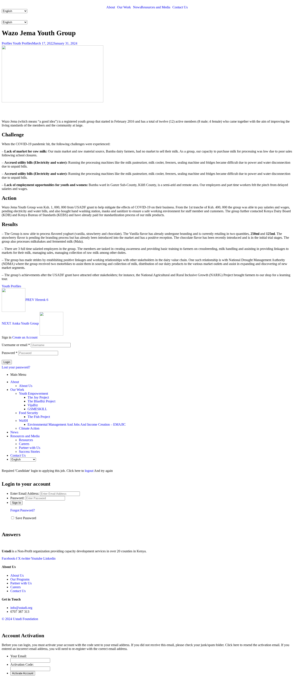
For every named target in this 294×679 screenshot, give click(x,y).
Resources (26, 440)
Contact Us (180, 7)
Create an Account (24, 337)
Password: (17, 498)
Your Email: (18, 656)
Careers (24, 444)
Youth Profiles (22, 43)
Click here (232, 645)
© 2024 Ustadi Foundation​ (20, 619)
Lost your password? (16, 367)
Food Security (28, 413)
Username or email (16, 345)
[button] (147, 18)
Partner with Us (29, 448)
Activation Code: (22, 664)
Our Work (124, 7)
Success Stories (29, 451)
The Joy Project (38, 397)
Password (9, 353)
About (110, 7)
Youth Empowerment (33, 393)
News (137, 7)
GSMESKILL (37, 409)
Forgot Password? (22, 510)
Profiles (7, 43)
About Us (25, 386)
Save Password (25, 518)
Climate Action (29, 428)
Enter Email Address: (24, 493)
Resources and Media (155, 7)
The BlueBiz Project (41, 401)
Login (6, 362)
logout (89, 471)
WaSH (23, 420)
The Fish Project (39, 417)
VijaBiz (33, 405)
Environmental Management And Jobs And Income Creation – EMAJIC (77, 424)
